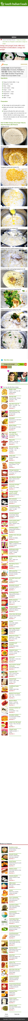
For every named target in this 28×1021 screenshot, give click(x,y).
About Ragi (12, 955)
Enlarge (6, 64)
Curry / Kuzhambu (13, 897)
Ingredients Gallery (14, 904)
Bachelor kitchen (13, 948)
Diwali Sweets (12, 861)
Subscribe (16, 1014)
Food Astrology (13, 911)
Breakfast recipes (13, 847)
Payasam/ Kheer (13, 991)
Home (6, 1014)
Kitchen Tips (12, 962)
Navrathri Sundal (13, 854)
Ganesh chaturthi (13, 875)
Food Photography (13, 933)
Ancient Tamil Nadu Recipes (9, 39)
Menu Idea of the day (14, 969)
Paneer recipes (13, 998)
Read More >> (12, 393)
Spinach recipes (13, 1005)
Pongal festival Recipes (15, 984)
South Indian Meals (14, 926)
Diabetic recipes (13, 868)
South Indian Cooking (14, 940)
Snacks (11, 890)
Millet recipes (12, 883)
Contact (6, 1016)
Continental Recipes (14, 976)
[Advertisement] (14, 22)
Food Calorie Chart (14, 919)
